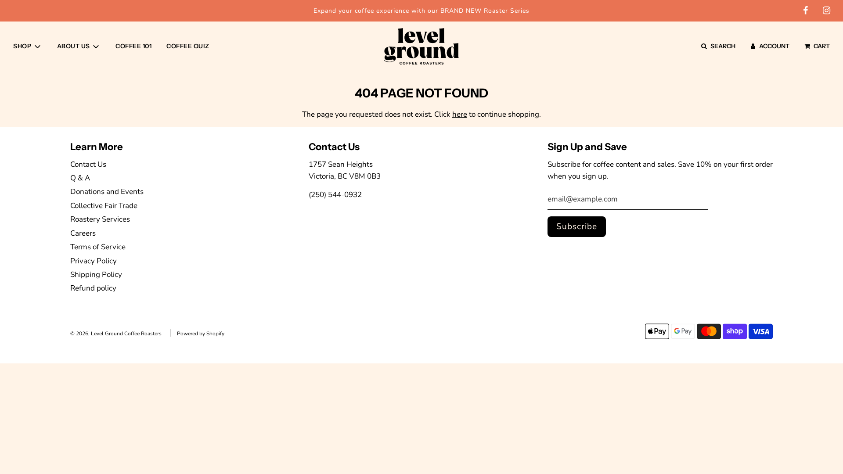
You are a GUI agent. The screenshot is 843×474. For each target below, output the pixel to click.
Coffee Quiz (187, 46)
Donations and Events (107, 192)
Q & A (80, 178)
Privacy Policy (93, 261)
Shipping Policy (96, 274)
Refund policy (93, 288)
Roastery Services (100, 219)
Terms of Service (98, 247)
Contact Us (88, 164)
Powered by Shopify (200, 333)
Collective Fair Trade (103, 206)
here (459, 114)
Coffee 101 (133, 46)
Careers (83, 233)
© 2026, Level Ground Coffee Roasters (116, 333)
